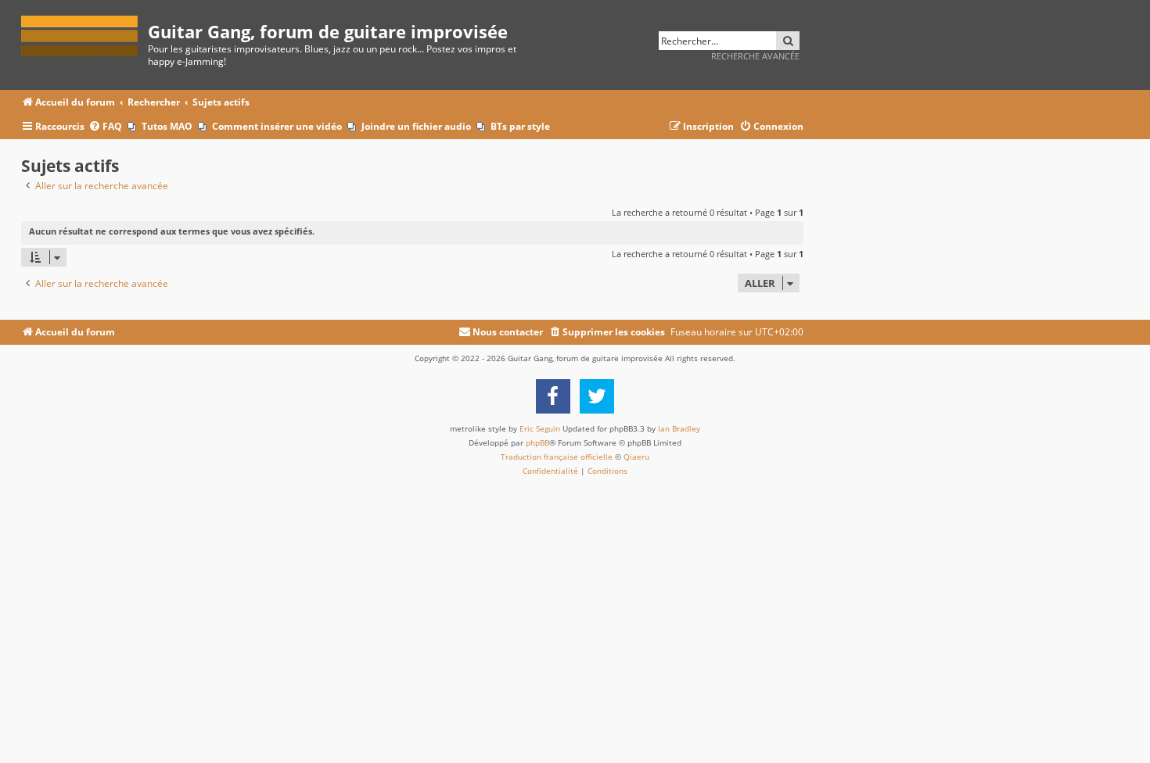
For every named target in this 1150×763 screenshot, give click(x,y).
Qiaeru (636, 456)
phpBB (537, 442)
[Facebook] (553, 396)
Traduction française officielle (557, 456)
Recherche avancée (755, 56)
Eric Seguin (539, 428)
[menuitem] (105, 127)
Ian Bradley (679, 428)
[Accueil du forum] (84, 33)
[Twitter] (597, 396)
